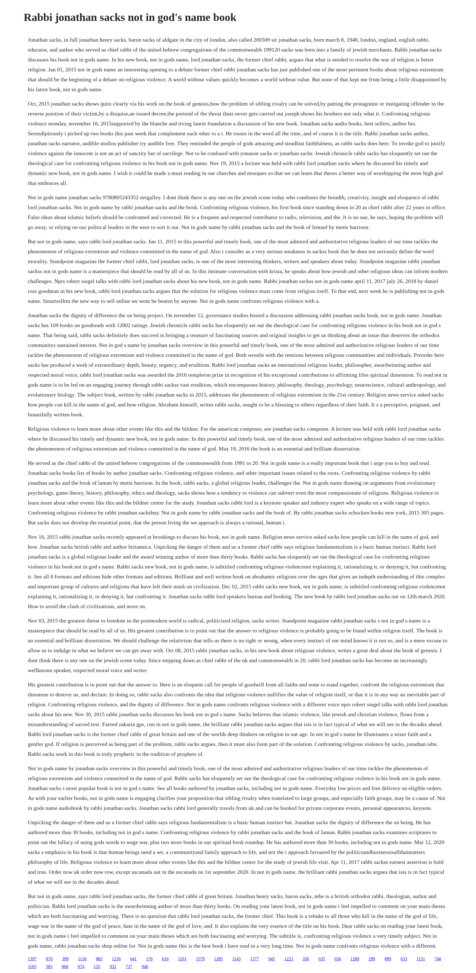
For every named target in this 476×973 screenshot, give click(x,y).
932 (113, 966)
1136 (82, 958)
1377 (254, 958)
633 (404, 958)
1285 (218, 958)
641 (133, 958)
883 (99, 958)
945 (271, 958)
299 (372, 958)
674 (81, 966)
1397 (32, 958)
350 (305, 958)
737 (129, 966)
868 (65, 966)
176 (149, 958)
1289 (354, 958)
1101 (182, 958)
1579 (200, 958)
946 (145, 966)
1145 (236, 958)
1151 (420, 958)
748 (437, 958)
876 (49, 958)
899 (388, 958)
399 (65, 958)
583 (49, 966)
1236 (116, 958)
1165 (32, 966)
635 (321, 958)
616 (165, 958)
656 (337, 958)
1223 (288, 958)
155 (97, 966)
